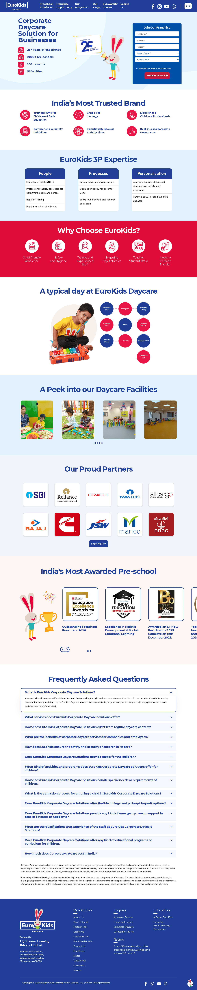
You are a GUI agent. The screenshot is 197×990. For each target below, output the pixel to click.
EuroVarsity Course (110, 6)
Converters (79, 965)
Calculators (79, 960)
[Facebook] (153, 6)
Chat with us (178, 983)
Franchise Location (83, 941)
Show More (97, 543)
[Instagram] (160, 6)
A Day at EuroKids (162, 917)
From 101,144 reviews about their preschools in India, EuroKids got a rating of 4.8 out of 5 (132, 950)
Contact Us (79, 946)
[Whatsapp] (174, 6)
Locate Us (124, 6)
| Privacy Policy (91, 982)
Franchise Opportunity (64, 6)
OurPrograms (81, 6)
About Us (78, 917)
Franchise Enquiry (123, 922)
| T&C (81, 982)
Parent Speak (80, 922)
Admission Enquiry (123, 917)
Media (76, 956)
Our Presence (81, 936)
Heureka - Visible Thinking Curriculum (161, 925)
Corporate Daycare (124, 927)
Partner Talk (80, 927)
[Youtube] (167, 6)
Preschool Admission (46, 6)
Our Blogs (96, 6)
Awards (77, 970)
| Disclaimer (104, 982)
